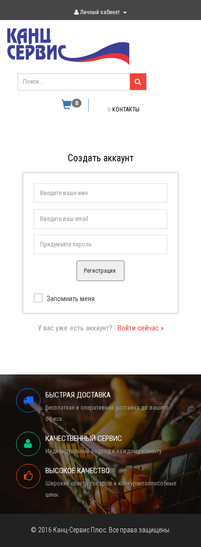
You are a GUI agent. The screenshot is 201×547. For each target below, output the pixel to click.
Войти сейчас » (140, 328)
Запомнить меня (71, 299)
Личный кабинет (100, 12)
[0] (66, 106)
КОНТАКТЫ (126, 109)
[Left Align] (138, 81)
